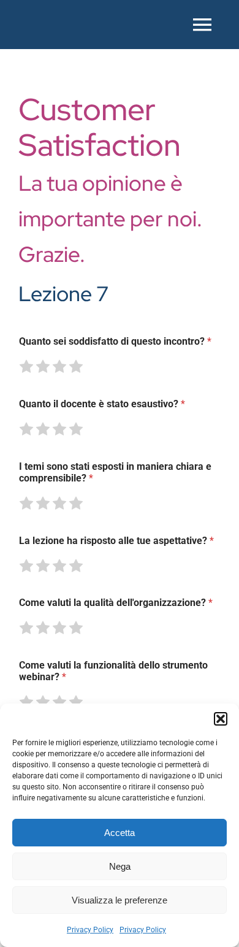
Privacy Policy (90, 930)
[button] (220, 719)
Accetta (119, 832)
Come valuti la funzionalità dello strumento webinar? (113, 671)
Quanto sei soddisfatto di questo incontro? (115, 341)
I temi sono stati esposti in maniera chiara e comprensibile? (115, 472)
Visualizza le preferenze (119, 900)
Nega (120, 866)
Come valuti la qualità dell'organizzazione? (116, 602)
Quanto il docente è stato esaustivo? (102, 404)
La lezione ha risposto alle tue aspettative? (116, 540)
